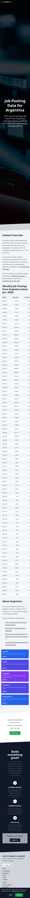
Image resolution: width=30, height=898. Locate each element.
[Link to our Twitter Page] (4, 865)
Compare (4, 879)
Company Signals (7, 884)
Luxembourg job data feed (11, 281)
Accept (19, 895)
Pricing (4, 877)
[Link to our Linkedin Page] (7, 865)
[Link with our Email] (11, 865)
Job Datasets (5, 873)
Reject (11, 895)
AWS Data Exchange (18, 276)
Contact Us (15, 840)
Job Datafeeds (6, 871)
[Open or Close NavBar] (10, 2)
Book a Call (15, 733)
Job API (4, 875)
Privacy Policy (16, 891)
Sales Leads (5, 887)
